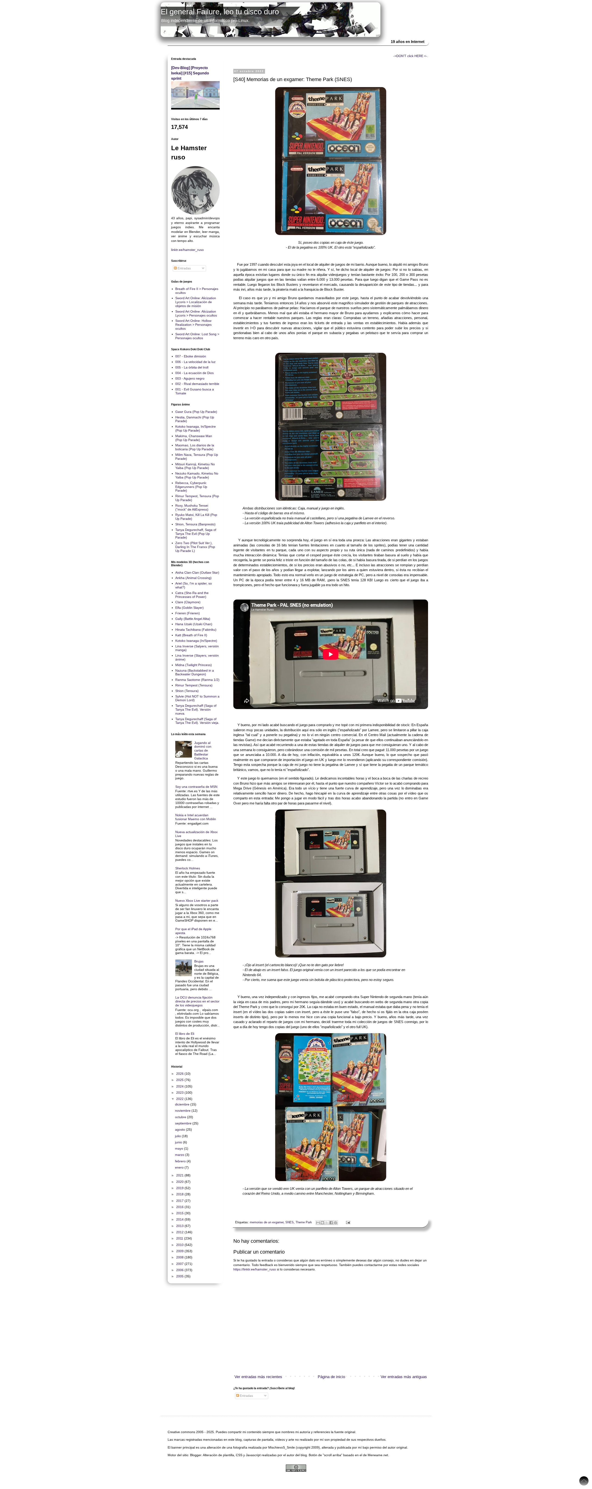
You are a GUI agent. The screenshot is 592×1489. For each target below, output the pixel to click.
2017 (180, 1201)
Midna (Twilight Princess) (193, 665)
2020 (180, 1182)
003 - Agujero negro (189, 378)
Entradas (246, 1396)
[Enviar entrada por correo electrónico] (347, 1222)
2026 (180, 1073)
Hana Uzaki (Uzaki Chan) (193, 624)
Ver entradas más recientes (258, 1377)
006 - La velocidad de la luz (195, 362)
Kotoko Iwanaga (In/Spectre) (196, 640)
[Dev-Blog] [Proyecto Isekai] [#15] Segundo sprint (190, 73)
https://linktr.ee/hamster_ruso (254, 1269)
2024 (180, 1086)
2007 (180, 1264)
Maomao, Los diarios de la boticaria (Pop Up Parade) (194, 447)
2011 (180, 1238)
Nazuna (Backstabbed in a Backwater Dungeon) (194, 672)
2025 (180, 1080)
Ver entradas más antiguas (404, 1377)
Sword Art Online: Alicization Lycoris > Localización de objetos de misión (195, 302)
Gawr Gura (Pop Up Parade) (196, 412)
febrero (181, 1161)
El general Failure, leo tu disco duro (220, 11)
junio (179, 1142)
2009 (180, 1251)
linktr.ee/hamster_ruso (187, 250)
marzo (180, 1155)
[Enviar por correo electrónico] (318, 1222)
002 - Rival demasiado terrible (197, 384)
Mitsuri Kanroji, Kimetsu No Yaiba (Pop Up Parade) (195, 466)
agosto (180, 1129)
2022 (180, 1099)
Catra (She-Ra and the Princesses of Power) (192, 595)
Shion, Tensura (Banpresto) (195, 524)
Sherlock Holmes (187, 868)
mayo (179, 1148)
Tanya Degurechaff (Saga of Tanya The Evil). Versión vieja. (197, 721)
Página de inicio (331, 1377)
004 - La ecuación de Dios (194, 373)
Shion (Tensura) (187, 691)
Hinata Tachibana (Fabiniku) (195, 629)
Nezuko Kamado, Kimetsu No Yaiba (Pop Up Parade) (196, 475)
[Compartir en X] (326, 1222)
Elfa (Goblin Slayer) (189, 607)
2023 (180, 1092)
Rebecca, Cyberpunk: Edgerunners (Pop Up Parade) (191, 487)
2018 (180, 1194)
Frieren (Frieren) (187, 613)
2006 (180, 1270)
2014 (180, 1219)
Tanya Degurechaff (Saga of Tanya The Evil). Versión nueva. (195, 709)
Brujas (199, 961)
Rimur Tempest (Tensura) (194, 685)
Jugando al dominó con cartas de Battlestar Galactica (202, 750)
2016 (180, 1207)
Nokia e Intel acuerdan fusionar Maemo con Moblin (195, 817)
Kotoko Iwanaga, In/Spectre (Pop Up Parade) (195, 428)
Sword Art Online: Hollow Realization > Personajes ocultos (193, 324)
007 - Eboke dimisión (190, 356)
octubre (181, 1117)
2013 (180, 1226)
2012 (180, 1232)
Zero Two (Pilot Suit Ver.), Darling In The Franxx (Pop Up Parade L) (195, 547)
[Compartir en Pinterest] (335, 1222)
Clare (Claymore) (187, 602)
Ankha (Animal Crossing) (193, 578)
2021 (180, 1175)
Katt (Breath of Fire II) (191, 635)
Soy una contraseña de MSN (196, 787)
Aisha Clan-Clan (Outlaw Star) (197, 572)
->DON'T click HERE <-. (410, 56)
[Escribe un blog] (322, 1222)
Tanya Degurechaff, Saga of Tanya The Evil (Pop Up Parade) (195, 533)
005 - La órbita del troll (191, 367)
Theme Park (304, 1222)
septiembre (183, 1123)
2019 (180, 1188)
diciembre (182, 1104)
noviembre (183, 1110)
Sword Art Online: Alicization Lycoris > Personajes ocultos (196, 313)
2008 (180, 1257)
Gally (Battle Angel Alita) (192, 619)
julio (178, 1136)
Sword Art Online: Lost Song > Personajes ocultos (197, 336)
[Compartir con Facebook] (331, 1222)
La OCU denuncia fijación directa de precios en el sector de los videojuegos (197, 1001)
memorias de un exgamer (267, 1222)
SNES (289, 1222)
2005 (180, 1276)
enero (180, 1167)
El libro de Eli (184, 1033)
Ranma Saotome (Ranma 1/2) (197, 680)
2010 (180, 1245)
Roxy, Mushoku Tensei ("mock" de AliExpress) (191, 507)
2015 (180, 1213)
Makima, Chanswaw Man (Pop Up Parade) (193, 438)
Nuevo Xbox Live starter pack (196, 900)
